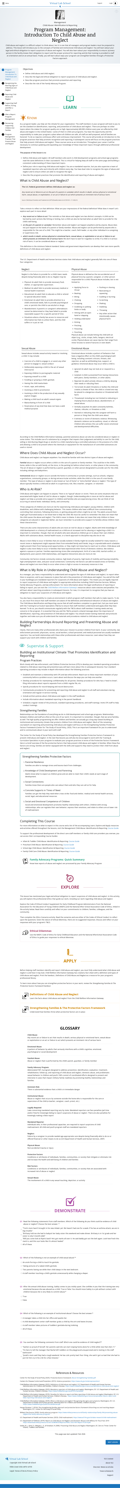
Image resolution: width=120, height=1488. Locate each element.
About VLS (109, 1463)
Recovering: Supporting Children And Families (9, 126)
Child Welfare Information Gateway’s (62, 587)
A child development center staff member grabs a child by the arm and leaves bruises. (57, 1321)
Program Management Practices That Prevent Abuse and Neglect (10, 139)
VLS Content (108, 1459)
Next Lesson (113, 1442)
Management (60, 22)
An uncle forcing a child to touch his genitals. (41, 1262)
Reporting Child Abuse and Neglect (10, 96)
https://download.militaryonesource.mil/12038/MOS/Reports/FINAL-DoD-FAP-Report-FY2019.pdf (57, 1422)
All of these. (27, 1244)
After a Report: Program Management (10, 116)
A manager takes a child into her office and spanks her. (45, 1318)
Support (99, 3)
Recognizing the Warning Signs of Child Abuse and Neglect (11, 86)
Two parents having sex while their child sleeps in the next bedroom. (50, 1269)
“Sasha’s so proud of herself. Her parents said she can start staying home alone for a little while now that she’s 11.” (69, 1347)
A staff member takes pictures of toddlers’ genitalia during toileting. (50, 1325)
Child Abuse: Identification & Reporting (60, 25)
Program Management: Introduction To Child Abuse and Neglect (10, 74)
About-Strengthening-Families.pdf (84, 1378)
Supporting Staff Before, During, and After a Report (11, 106)
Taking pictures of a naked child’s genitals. (40, 1266)
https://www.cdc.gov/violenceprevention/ (85, 1381)
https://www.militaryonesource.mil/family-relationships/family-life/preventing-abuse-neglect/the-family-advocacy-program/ (70, 1413)
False (25, 1300)
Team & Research (106, 1471)
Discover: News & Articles (103, 1467)
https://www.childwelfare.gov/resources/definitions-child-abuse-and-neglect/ (92, 1386)
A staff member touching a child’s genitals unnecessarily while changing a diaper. (55, 1273)
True (25, 1296)
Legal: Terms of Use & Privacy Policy (24, 1471)
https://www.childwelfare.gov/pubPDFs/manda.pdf (65, 1391)
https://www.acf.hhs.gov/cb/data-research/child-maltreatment (94, 1417)
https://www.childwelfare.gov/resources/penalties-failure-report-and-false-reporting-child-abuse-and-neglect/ (69, 1397)
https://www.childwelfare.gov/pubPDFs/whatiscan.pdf (41, 1404)
